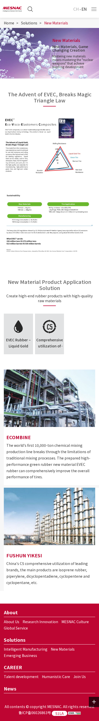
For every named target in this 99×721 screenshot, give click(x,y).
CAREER (13, 667)
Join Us (79, 676)
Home (9, 22)
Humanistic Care (56, 676)
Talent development (21, 676)
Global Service (16, 628)
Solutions (29, 22)
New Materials (56, 22)
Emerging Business (20, 655)
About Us (11, 621)
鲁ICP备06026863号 (35, 712)
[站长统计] (74, 713)
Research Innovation (40, 621)
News (10, 688)
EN (84, 9)
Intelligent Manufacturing (25, 649)
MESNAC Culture (75, 621)
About (11, 612)
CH (76, 9)
